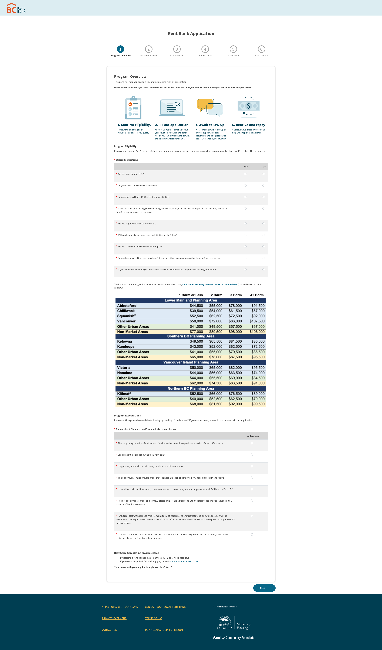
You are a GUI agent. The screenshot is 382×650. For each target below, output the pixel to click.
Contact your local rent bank (165, 606)
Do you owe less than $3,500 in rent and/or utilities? (144, 196)
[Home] (17, 8)
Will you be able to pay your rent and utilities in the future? (147, 235)
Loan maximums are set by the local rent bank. (141, 454)
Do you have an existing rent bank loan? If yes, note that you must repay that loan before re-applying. (169, 258)
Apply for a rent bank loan (120, 606)
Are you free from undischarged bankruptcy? (140, 246)
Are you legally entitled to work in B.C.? (137, 223)
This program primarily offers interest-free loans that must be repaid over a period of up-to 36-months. (171, 443)
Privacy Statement (114, 618)
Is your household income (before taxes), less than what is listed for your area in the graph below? (167, 269)
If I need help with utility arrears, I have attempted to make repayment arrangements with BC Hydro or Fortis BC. (175, 489)
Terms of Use (153, 618)
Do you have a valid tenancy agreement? (138, 185)
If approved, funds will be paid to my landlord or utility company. (150, 466)
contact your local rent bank (183, 561)
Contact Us (109, 629)
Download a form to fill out (164, 629)
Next (262, 587)
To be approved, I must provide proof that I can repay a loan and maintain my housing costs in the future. (171, 477)
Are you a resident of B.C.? (131, 173)
